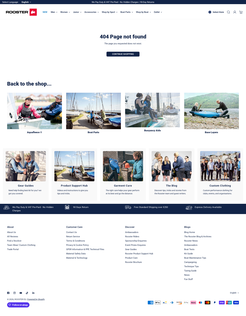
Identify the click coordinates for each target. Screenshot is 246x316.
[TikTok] (27, 293)
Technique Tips (191, 266)
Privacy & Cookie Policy (77, 245)
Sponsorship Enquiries (136, 241)
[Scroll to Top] (241, 301)
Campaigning (190, 262)
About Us (11, 232)
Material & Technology (76, 258)
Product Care (131, 258)
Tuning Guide (190, 270)
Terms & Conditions (75, 241)
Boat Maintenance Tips (195, 258)
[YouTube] (21, 293)
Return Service (73, 236)
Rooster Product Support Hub (139, 253)
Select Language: (10, 2)
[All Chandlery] (93, 111)
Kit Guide (188, 253)
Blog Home (189, 232)
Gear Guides (131, 249)
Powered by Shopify (36, 299)
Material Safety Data (76, 253)
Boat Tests (189, 249)
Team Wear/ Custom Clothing (21, 245)
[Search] (228, 12)
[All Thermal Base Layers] (211, 111)
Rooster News (191, 241)
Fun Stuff (188, 279)
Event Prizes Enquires (135, 245)
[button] (241, 12)
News (187, 275)
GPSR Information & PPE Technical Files (85, 249)
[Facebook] (8, 293)
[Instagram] (14, 293)
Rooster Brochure (133, 262)
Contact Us (71, 232)
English (233, 293)
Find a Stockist (14, 241)
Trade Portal (13, 249)
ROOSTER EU (20, 299)
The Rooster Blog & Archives (197, 236)
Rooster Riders (132, 236)
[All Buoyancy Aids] (152, 110)
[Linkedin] (33, 293)
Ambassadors (131, 232)
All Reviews (12, 236)
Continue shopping (123, 54)
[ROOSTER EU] (21, 12)
